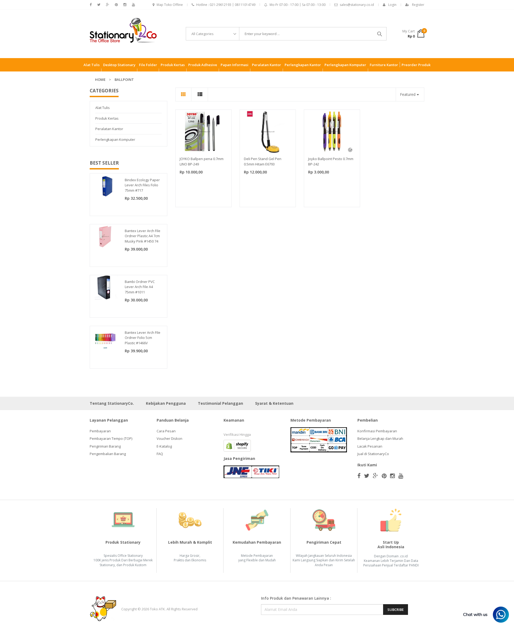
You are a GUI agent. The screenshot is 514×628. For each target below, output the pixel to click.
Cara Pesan (166, 431)
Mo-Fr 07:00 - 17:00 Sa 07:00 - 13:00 (298, 4)
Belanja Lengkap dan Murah (380, 438)
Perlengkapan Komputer (115, 139)
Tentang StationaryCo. (112, 403)
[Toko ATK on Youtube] (133, 4)
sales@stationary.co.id (357, 4)
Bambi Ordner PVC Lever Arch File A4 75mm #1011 (140, 286)
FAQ (160, 453)
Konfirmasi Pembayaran (377, 431)
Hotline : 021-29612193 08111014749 (225, 4)
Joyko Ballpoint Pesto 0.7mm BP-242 (330, 161)
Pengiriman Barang (105, 446)
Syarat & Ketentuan (274, 403)
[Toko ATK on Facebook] (91, 4)
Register (418, 4)
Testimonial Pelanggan (220, 403)
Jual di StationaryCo (373, 453)
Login (392, 4)
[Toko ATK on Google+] (107, 4)
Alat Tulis (102, 107)
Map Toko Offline (170, 4)
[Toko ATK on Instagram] (124, 4)
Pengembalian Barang (108, 453)
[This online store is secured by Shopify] (237, 445)
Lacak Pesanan (369, 446)
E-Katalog (164, 446)
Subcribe (395, 609)
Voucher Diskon (169, 438)
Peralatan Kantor (109, 128)
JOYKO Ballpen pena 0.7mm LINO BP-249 (202, 161)
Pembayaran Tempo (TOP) (111, 438)
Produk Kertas (107, 118)
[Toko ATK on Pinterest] (116, 4)
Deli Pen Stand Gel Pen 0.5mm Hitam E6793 (262, 161)
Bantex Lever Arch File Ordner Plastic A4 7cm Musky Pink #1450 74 (142, 236)
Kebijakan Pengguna (166, 403)
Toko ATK (157, 609)
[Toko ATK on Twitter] (98, 4)
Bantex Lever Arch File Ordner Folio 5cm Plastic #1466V (142, 337)
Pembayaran (100, 431)
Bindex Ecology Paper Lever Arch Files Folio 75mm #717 (142, 185)
